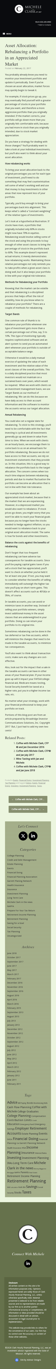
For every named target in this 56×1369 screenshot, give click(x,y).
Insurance (12, 889)
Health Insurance (15, 885)
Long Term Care (15, 898)
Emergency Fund (27, 1124)
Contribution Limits (19, 1120)
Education (13, 1124)
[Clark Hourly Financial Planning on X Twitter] (23, 836)
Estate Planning (15, 864)
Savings (31, 1187)
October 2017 (13, 957)
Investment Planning (40, 780)
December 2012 (14, 1029)
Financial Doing (25, 780)
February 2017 (14, 978)
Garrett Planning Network (32, 1143)
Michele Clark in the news (19, 902)
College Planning (15, 855)
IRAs (9, 1163)
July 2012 (11, 1050)
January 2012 (13, 1075)
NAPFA (10, 906)
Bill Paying (22, 1103)
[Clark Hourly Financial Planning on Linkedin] (33, 836)
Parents (25, 1172)
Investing (15, 786)
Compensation (38, 1116)
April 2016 (12, 999)
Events (15, 780)
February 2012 (14, 1071)
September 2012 (15, 1042)
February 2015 (14, 1008)
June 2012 (12, 1054)
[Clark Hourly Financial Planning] (28, 9)
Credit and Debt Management (21, 860)
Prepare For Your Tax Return (21, 910)
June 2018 (12, 953)
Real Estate (33, 1173)
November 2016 (15, 987)
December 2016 (14, 982)
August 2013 (13, 1016)
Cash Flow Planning (19, 1107)
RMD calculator (12, 1187)
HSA (24, 1148)
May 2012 (12, 1058)
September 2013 (15, 1012)
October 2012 (13, 1037)
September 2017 (15, 961)
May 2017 (12, 970)
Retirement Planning (17, 919)
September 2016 (15, 991)
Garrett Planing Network (19, 881)
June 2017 (12, 966)
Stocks (17, 1192)
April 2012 (12, 1063)
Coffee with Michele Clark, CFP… (28, 799)
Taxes (39, 786)
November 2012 (15, 1033)
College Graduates (28, 1111)
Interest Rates (41, 1153)
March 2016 (13, 1004)
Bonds (30, 1103)
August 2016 (13, 995)
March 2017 (13, 974)
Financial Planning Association (22, 877)
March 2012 (13, 1067)
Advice (28, 783)
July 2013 (11, 1020)
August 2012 (13, 1046)
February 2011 (14, 1084)
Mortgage (10, 1173)
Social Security (14, 927)
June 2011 (12, 1080)
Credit (34, 1120)
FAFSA (9, 1139)
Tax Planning (10, 783)
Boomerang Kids (41, 1103)
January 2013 (13, 1025)
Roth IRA (22, 1187)
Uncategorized (14, 936)
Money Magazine (40, 1169)
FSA (18, 1143)
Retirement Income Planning (21, 914)
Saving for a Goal (15, 923)
